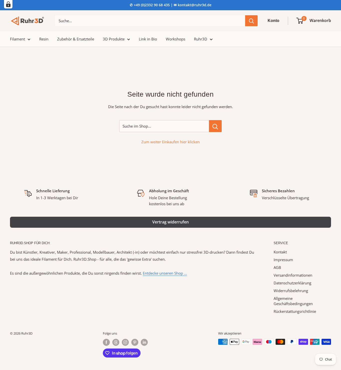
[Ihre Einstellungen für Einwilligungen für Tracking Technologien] (8, 4)
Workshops (175, 38)
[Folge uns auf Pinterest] (134, 342)
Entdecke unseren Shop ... (165, 273)
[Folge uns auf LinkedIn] (144, 342)
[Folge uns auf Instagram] (125, 342)
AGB (277, 267)
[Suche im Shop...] (215, 126)
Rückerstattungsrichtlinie (295, 311)
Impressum (283, 259)
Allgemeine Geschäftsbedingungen (293, 301)
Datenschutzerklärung (292, 282)
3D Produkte (114, 38)
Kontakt (280, 251)
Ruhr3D (200, 38)
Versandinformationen (293, 275)
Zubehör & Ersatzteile (75, 38)
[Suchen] (251, 20)
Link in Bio (148, 38)
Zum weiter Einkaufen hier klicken (170, 141)
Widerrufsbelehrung (291, 290)
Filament (17, 38)
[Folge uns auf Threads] (115, 342)
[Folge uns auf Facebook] (106, 342)
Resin (43, 38)
